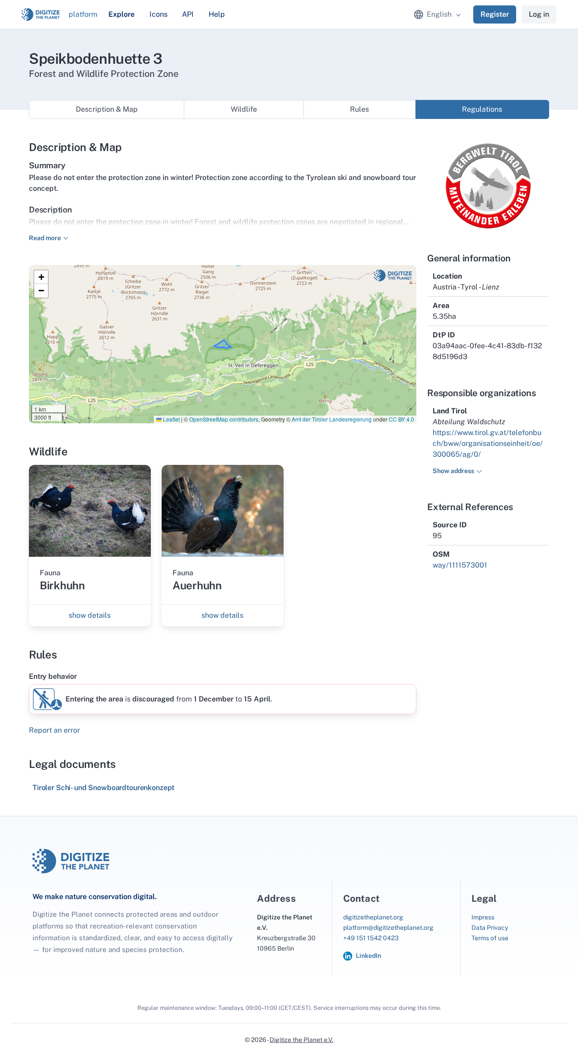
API (188, 14)
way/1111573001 (460, 565)
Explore (121, 14)
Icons (158, 14)
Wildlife (244, 109)
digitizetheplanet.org (373, 917)
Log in (539, 14)
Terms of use (489, 938)
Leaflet (171, 419)
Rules (359, 109)
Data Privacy (489, 927)
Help (217, 14)
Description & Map (107, 109)
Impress (482, 917)
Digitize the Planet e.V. (301, 1039)
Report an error (54, 730)
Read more (45, 238)
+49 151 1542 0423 (371, 938)
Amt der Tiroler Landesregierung (332, 419)
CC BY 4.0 (401, 419)
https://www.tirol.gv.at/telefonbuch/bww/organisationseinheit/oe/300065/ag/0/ (488, 443)
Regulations (482, 109)
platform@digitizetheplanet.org (388, 927)
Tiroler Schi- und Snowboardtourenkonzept (103, 787)
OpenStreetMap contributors (223, 419)
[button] (41, 277)
